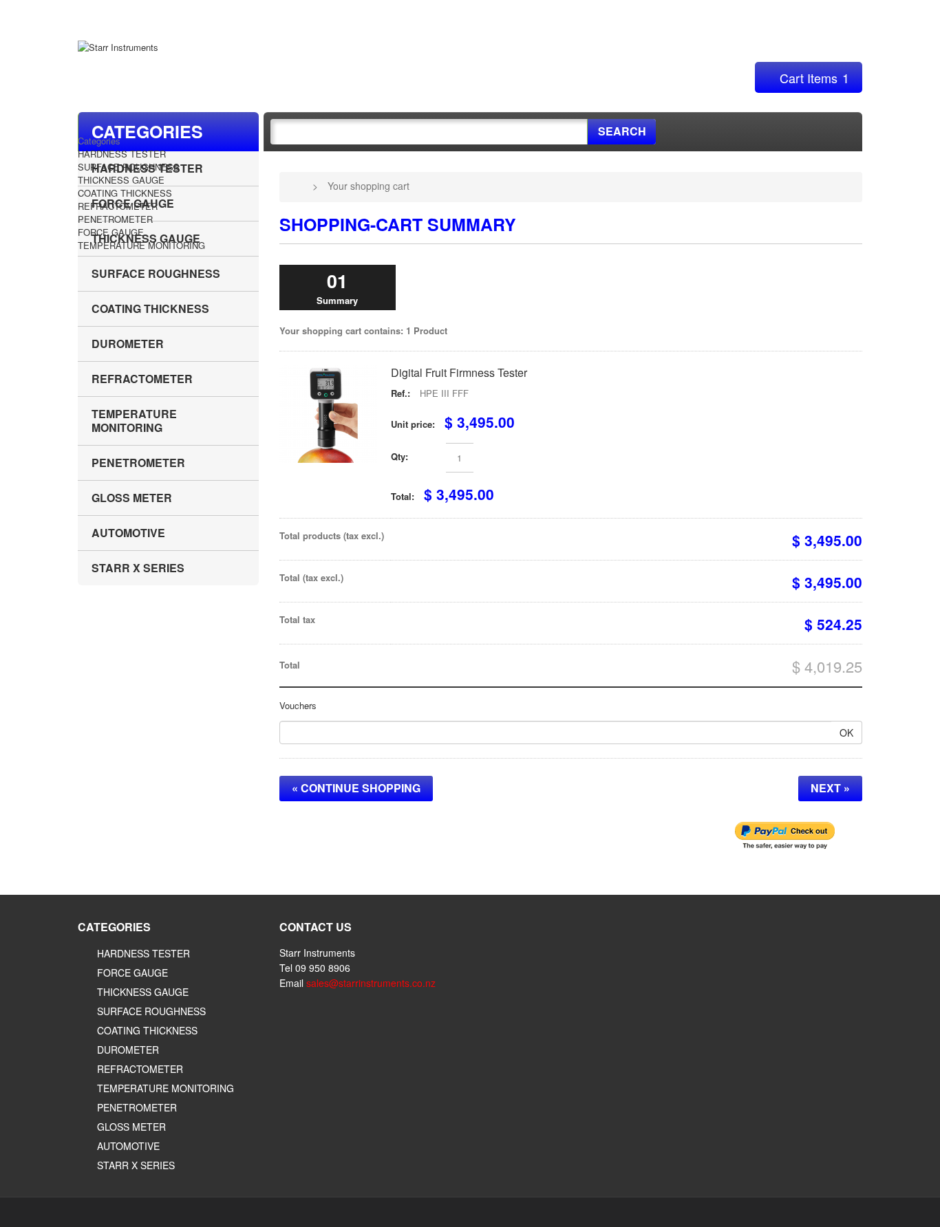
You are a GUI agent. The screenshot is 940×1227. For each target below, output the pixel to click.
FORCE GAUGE (111, 232)
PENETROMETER (115, 219)
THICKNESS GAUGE (121, 179)
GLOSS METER (132, 498)
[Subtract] (430, 458)
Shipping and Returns (341, 13)
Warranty (240, 13)
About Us (168, 13)
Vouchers (298, 705)
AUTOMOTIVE (128, 533)
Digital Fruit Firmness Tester (459, 372)
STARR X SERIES (138, 568)
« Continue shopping (356, 788)
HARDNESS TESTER (122, 153)
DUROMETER (128, 343)
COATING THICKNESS (125, 192)
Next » (830, 788)
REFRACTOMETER (118, 206)
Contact (843, 13)
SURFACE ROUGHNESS (129, 166)
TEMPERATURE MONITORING (141, 245)
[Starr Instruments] (118, 46)
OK (846, 732)
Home (103, 13)
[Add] (488, 458)
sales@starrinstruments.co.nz (371, 983)
